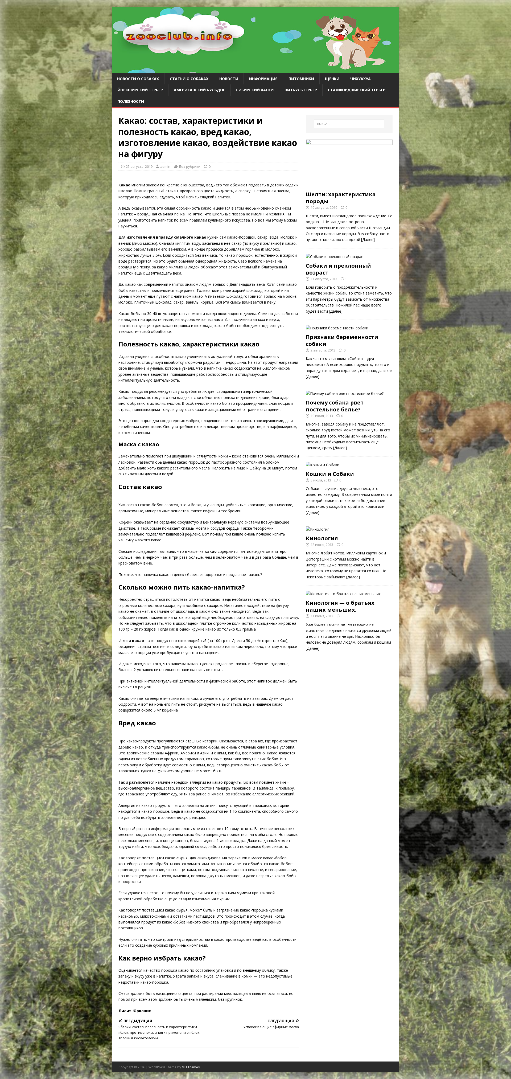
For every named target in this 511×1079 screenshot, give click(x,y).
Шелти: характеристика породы (341, 198)
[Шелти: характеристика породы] (349, 185)
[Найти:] (349, 123)
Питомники (301, 78)
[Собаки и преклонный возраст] (335, 256)
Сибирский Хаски (255, 89)
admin (165, 166)
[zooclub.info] (255, 70)
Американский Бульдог (199, 89)
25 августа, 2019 (139, 166)
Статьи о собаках (189, 78)
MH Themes (191, 1067)
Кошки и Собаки (330, 473)
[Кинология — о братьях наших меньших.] (343, 593)
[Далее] (368, 239)
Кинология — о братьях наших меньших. (340, 606)
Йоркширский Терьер (140, 89)
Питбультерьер (301, 89)
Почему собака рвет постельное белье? (335, 406)
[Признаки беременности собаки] (337, 327)
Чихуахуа (360, 78)
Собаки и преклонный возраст (338, 269)
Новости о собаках (138, 78)
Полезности (130, 101)
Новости (228, 78)
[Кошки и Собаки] (322, 464)
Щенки (332, 78)
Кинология (322, 538)
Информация (263, 78)
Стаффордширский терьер (356, 89)
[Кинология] (317, 529)
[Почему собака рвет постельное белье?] (345, 393)
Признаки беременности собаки (342, 340)
